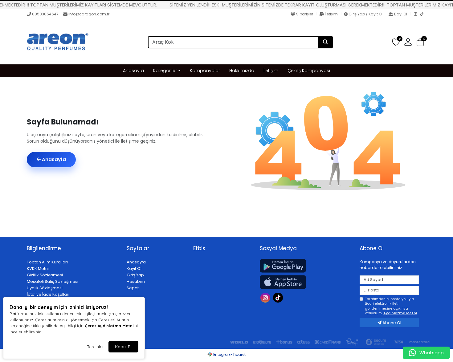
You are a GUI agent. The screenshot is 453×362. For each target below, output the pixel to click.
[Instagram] (417, 14)
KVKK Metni (38, 268)
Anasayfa (133, 70)
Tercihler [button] (95, 346)
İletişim (331, 14)
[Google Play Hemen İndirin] (306, 266)
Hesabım (136, 281)
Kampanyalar (205, 70)
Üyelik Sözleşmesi (45, 288)
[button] (420, 42)
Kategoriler (165, 70)
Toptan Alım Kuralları (47, 262)
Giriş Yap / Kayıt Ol (365, 14)
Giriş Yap (135, 275)
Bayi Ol (400, 14)
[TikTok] (423, 14)
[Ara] (325, 42)
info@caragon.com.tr (88, 14)
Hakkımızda (241, 70)
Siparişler (304, 14)
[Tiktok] (278, 297)
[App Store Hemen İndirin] (306, 282)
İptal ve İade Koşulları (48, 294)
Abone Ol (391, 323)
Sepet (133, 288)
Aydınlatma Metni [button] (400, 313)
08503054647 (45, 14)
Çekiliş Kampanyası (309, 70)
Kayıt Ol (134, 268)
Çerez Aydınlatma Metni (109, 325)
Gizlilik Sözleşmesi (45, 275)
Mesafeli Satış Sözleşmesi (52, 281)
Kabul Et (123, 346)
